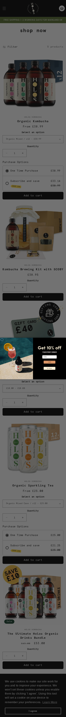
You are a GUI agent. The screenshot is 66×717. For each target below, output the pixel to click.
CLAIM (49, 362)
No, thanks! (49, 368)
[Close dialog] (2, 339)
